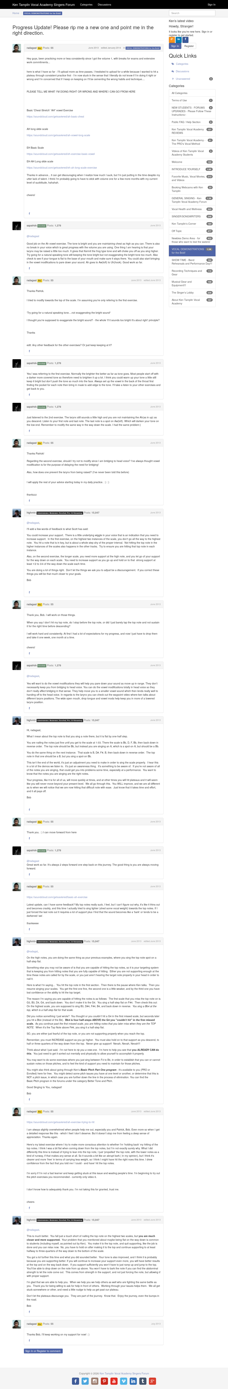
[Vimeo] (123, 1381)
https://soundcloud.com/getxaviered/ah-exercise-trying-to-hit (60, 1122)
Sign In (212, 4)
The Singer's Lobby (192, 292)
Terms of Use (192, 100)
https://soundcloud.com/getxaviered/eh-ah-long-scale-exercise (62, 167)
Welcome (192, 162)
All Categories (179, 93)
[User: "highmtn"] (17, 513)
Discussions (104, 4)
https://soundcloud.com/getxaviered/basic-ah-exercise (57, 897)
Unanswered (193, 78)
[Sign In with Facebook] (185, 40)
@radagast (33, 236)
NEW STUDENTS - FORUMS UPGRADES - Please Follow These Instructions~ (192, 111)
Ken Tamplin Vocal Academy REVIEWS (192, 131)
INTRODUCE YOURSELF (192, 169)
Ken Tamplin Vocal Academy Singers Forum (43, 4)
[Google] (152, 1381)
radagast (32, 47)
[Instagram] (94, 1381)
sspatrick (32, 225)
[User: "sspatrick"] (17, 226)
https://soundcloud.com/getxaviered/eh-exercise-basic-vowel (61, 154)
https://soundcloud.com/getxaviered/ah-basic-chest (55, 116)
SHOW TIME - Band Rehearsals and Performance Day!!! (192, 261)
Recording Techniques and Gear (192, 272)
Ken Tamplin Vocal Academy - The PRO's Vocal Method (192, 141)
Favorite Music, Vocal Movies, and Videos (192, 178)
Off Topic (192, 231)
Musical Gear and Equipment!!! (192, 283)
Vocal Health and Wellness (192, 209)
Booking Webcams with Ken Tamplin (192, 189)
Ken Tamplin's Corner (192, 223)
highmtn (31, 512)
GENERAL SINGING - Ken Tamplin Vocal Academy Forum (192, 199)
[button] (29, 213)
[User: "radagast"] (17, 48)
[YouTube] (114, 1381)
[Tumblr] (142, 1381)
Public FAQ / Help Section (192, 122)
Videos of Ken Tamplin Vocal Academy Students (192, 152)
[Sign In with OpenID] (172, 40)
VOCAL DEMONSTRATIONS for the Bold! (143, 48)
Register (41, 1351)
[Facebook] (75, 1381)
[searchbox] (192, 13)
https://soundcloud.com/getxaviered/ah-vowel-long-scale (58, 135)
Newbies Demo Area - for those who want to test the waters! (192, 240)
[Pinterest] (104, 1381)
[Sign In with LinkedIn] (179, 40)
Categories (86, 4)
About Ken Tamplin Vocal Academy (192, 301)
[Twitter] (85, 1381)
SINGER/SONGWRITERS (192, 216)
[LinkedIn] (133, 1381)
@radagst (32, 951)
